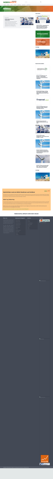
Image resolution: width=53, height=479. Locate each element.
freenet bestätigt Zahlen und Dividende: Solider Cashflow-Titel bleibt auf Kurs (42, 107)
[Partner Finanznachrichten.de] (45, 251)
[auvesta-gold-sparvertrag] (43, 54)
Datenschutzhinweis (30, 224)
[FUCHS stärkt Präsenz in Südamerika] (26, 21)
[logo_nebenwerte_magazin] (9, 2)
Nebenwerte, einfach (26, 214)
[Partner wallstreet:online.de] (45, 309)
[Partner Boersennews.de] (45, 426)
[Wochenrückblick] (43, 34)
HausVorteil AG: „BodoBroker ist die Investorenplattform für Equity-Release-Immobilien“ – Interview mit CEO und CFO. (42, 27)
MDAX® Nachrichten (18, 221)
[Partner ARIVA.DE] (45, 367)
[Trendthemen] (43, 42)
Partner (28, 227)
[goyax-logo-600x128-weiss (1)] (45, 220)
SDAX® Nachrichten (18, 227)
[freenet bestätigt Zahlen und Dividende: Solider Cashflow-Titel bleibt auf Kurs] (43, 100)
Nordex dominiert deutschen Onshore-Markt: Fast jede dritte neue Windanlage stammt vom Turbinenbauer (42, 151)
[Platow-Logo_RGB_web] (45, 459)
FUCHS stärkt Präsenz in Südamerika (9, 20)
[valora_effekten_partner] (45, 464)
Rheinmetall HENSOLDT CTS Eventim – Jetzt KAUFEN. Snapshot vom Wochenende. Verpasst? (42, 77)
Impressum (29, 221)
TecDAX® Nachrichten (18, 224)
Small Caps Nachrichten (18, 230)
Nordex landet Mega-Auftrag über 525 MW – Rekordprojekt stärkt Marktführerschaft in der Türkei (42, 93)
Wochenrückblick (17, 231)
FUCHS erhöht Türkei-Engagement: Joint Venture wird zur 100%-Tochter (42, 136)
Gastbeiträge (17, 234)
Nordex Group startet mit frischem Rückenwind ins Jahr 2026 (42, 122)
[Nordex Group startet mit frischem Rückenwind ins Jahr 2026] (43, 114)
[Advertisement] (23, 473)
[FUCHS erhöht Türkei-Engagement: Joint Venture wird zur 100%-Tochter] (43, 129)
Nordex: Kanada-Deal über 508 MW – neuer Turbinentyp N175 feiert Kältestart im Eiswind (42, 166)
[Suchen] (41, 2)
